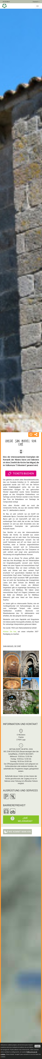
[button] (31, 434)
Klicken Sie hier (9, 632)
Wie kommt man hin (19, 831)
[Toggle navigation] (37, 6)
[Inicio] (5, 6)
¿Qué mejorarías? (25, 819)
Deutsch (35, 1)
